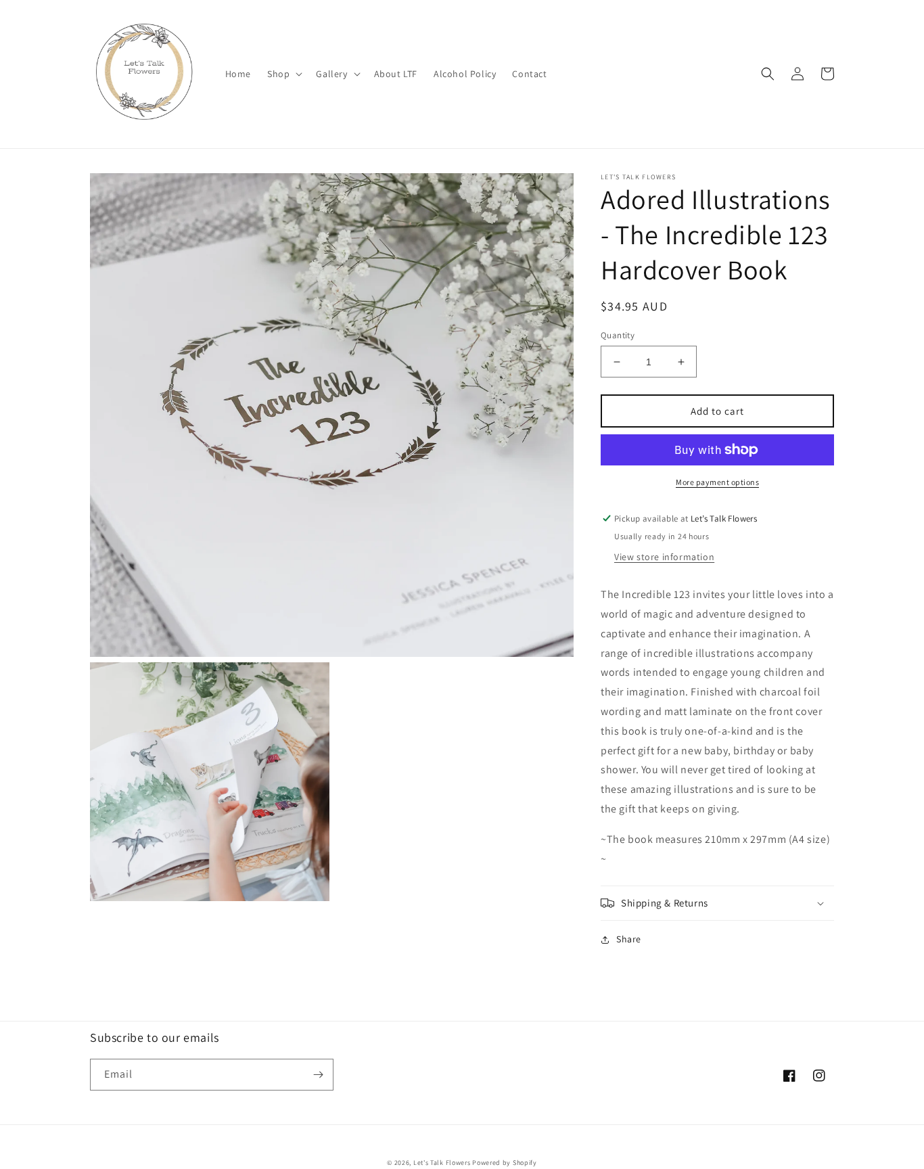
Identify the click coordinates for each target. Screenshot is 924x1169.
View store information (664, 557)
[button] (283, 74)
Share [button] (628, 939)
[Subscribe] (318, 1075)
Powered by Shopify (504, 1162)
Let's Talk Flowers (442, 1162)
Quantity (617, 335)
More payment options (717, 482)
